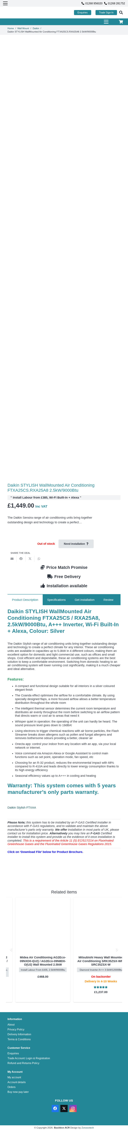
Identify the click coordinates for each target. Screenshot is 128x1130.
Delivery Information (19, 1034)
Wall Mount (23, 28)
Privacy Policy (16, 1029)
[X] (64, 1108)
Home (11, 28)
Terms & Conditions (19, 1039)
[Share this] (21, 559)
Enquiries (13, 1053)
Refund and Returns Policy (23, 1063)
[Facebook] (55, 1108)
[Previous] (11, 950)
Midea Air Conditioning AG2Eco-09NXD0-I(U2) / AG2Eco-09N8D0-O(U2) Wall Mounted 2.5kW (35, 961)
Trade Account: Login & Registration (29, 1058)
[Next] (117, 950)
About (11, 1024)
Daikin (36, 28)
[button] (5, 3)
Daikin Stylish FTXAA (22, 807)
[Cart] (121, 22)
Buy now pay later (18, 1091)
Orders (12, 1086)
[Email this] (12, 559)
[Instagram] (72, 1108)
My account (14, 1077)
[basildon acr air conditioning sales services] (18, 12)
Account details (17, 1082)
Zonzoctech (88, 1127)
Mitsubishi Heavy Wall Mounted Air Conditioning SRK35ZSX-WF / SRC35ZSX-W (93, 961)
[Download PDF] (33, 876)
